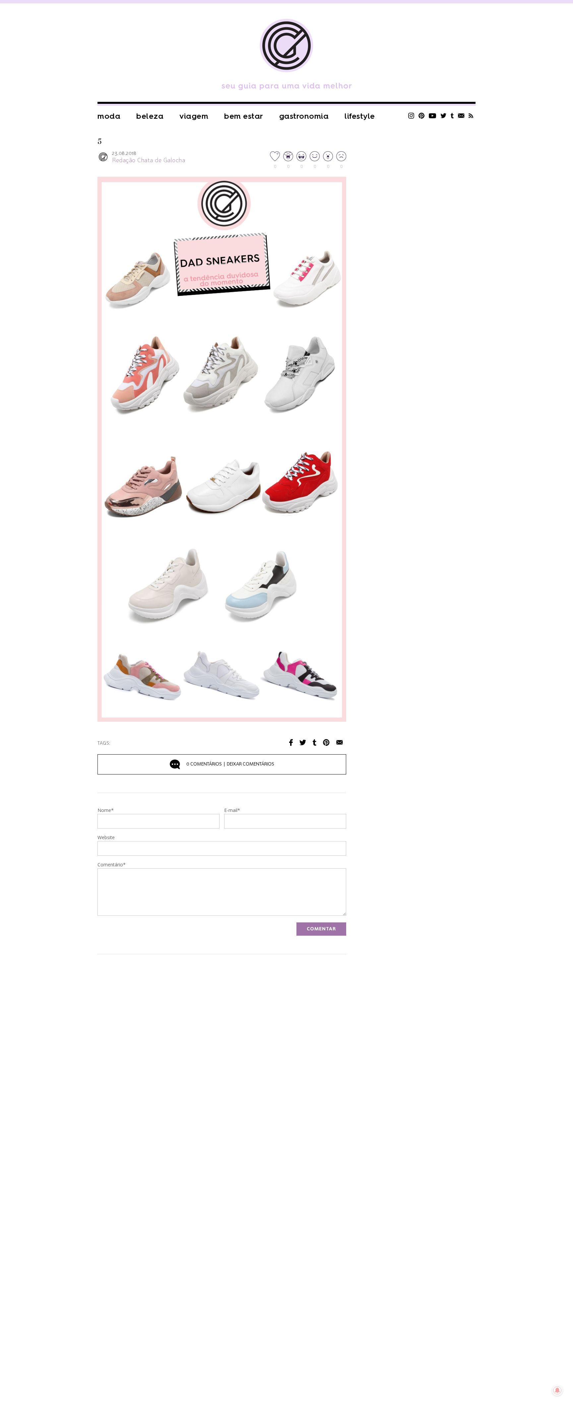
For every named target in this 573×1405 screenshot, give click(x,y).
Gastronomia (304, 116)
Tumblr (452, 115)
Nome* (105, 810)
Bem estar (243, 116)
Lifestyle (360, 116)
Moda (108, 116)
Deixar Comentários (230, 764)
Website (106, 837)
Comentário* (111, 865)
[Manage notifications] (557, 1390)
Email (339, 742)
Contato (461, 115)
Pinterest (421, 115)
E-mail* (232, 810)
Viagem (193, 116)
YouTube (432, 115)
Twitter (443, 115)
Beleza (149, 116)
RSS (471, 115)
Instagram (411, 115)
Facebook (291, 742)
